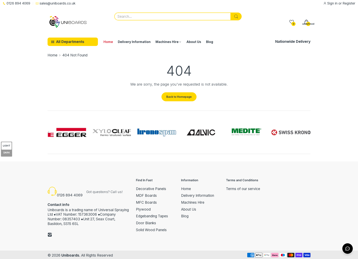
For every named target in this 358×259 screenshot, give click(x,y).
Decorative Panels (151, 189)
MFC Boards (146, 202)
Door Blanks (146, 223)
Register (349, 3)
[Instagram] (50, 235)
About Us (188, 209)
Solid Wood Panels (151, 230)
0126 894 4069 (70, 195)
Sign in (332, 3)
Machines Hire (192, 202)
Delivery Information (197, 195)
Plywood (143, 209)
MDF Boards (146, 195)
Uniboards (70, 255)
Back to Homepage (179, 96)
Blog (185, 216)
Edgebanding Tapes (152, 216)
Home (186, 189)
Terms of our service (243, 189)
